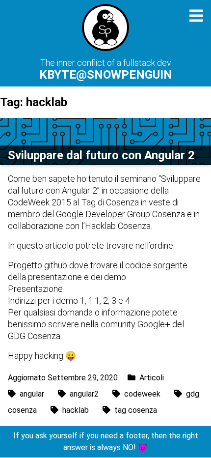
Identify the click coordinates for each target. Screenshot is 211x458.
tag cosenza (135, 410)
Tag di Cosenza (110, 202)
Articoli (151, 377)
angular (32, 394)
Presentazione (35, 289)
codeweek (142, 394)
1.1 (94, 300)
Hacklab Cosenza (118, 226)
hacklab (75, 410)
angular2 (84, 394)
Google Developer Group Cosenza (120, 214)
